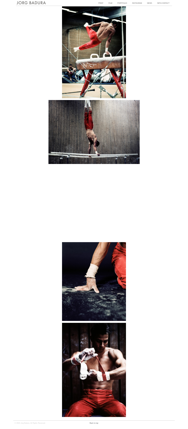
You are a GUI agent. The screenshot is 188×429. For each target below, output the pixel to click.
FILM (110, 3)
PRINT (100, 3)
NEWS (149, 3)
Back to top (94, 423)
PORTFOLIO (122, 3)
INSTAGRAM (137, 3)
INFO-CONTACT (163, 3)
